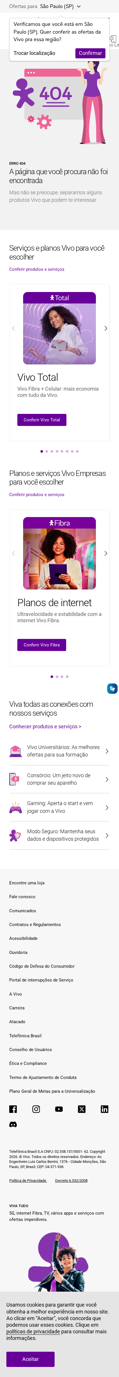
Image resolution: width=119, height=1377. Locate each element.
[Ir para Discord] (13, 1124)
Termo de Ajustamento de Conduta (43, 1077)
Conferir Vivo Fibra (42, 645)
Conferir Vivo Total (42, 419)
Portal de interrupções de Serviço (41, 980)
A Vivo (15, 994)
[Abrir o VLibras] (112, 688)
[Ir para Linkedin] (104, 1109)
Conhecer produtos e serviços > (45, 726)
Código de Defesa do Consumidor (42, 966)
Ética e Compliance (28, 1063)
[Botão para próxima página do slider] (105, 328)
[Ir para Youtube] (59, 1109)
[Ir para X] (81, 1109)
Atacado (17, 1021)
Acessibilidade (23, 938)
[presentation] (41, 451)
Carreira (17, 1008)
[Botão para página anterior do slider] (13, 328)
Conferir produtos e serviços (36, 269)
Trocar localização (34, 53)
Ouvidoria (18, 952)
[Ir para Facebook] (13, 1109)
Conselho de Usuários (30, 1049)
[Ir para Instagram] (36, 1109)
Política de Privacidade (28, 1180)
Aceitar (30, 1359)
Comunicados (22, 910)
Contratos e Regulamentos (35, 924)
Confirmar (90, 53)
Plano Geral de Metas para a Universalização (52, 1091)
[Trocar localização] (77, 6)
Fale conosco (22, 896)
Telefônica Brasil (25, 1035)
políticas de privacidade (33, 1331)
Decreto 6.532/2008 (71, 1180)
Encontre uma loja (26, 883)
